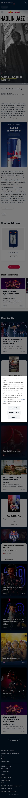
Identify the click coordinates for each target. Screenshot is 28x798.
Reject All (14, 417)
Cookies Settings (14, 407)
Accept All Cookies (14, 412)
